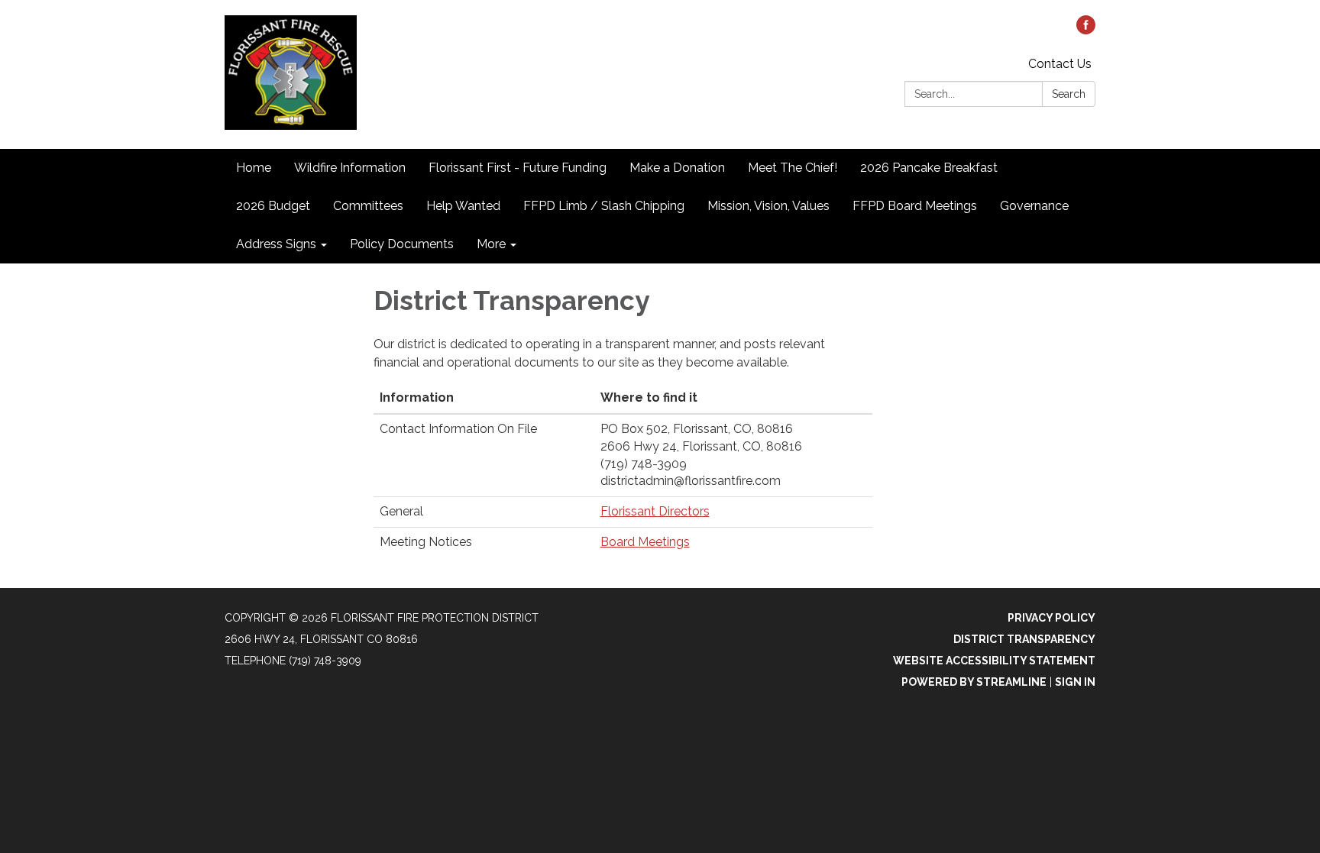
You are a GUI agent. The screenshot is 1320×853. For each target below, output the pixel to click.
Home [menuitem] (253, 167)
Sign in (1075, 682)
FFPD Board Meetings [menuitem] (914, 206)
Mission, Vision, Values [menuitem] (768, 206)
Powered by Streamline (974, 682)
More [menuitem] (491, 244)
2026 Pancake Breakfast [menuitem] (929, 167)
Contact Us (1060, 64)
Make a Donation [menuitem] (677, 167)
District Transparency (1024, 639)
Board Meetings (645, 542)
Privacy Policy (1051, 618)
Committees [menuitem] (368, 206)
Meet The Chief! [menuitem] (792, 167)
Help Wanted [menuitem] (463, 206)
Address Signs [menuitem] (276, 244)
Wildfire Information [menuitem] (350, 167)
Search (1068, 94)
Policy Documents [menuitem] (402, 244)
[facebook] (1085, 30)
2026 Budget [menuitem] (273, 206)
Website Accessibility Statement (994, 660)
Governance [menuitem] (1034, 206)
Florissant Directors (655, 511)
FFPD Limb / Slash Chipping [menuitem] (603, 206)
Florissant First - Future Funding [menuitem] (518, 167)
